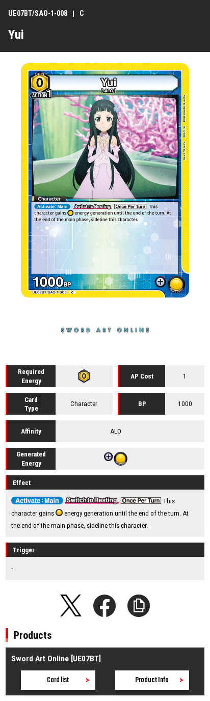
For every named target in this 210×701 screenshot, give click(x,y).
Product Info (152, 680)
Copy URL (138, 606)
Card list (58, 680)
